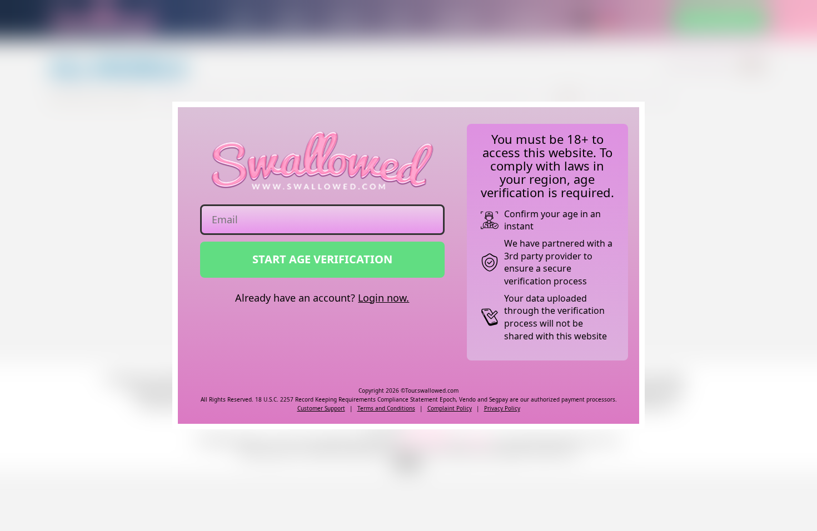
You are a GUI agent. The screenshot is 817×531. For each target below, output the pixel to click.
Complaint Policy (449, 408)
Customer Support (321, 408)
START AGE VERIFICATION (322, 259)
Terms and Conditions (386, 408)
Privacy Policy (502, 408)
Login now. (383, 297)
